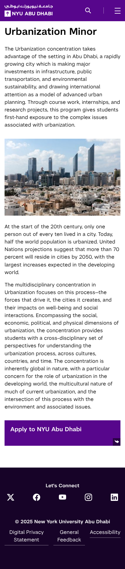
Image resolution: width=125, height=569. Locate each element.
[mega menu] (115, 10)
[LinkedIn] (114, 498)
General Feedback (69, 536)
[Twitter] (11, 498)
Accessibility (105, 532)
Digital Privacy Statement (26, 536)
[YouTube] (62, 498)
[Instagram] (89, 498)
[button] (88, 11)
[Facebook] (37, 498)
